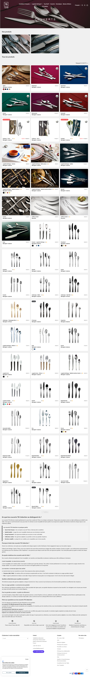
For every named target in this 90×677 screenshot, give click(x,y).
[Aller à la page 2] (48, 512)
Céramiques (59, 4)
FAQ (58, 657)
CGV (58, 640)
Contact (59, 649)
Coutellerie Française (24, 4)
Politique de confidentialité (63, 651)
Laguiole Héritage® (37, 4)
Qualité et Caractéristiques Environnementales (63, 660)
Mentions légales (61, 642)
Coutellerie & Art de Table (63, 663)
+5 (11, 404)
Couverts (52, 4)
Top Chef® (46, 4)
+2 (40, 245)
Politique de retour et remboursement (62, 654)
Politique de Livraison (62, 644)
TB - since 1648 (60, 638)
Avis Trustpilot (60, 665)
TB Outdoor (45, 6)
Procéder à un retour (62, 646)
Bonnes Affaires (67, 4)
